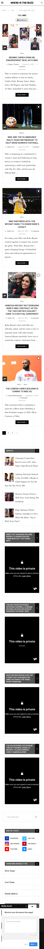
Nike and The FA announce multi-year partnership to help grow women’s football (22, 140)
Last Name (10, 882)
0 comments (35, 231)
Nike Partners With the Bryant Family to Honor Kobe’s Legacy (22, 224)
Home (4, 10)
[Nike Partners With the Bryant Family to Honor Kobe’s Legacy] (22, 201)
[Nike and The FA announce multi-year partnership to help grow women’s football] (22, 117)
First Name (10, 870)
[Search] (41, 3)
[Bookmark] (38, 27)
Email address (11, 893)
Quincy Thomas (13, 64)
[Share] (5, 47)
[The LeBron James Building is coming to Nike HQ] (22, 368)
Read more (21, 95)
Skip (25, 944)
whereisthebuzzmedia (15, 395)
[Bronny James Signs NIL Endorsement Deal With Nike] (22, 37)
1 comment (35, 147)
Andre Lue (10, 147)
